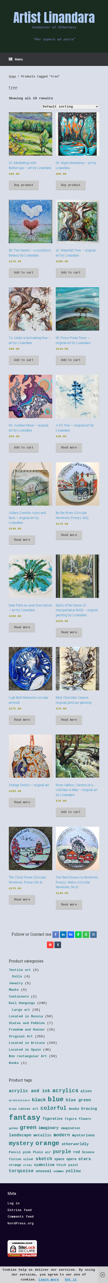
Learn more (49, 1279)
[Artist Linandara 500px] (86, 934)
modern (61, 1135)
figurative (52, 1119)
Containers (19, 996)
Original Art (21, 1036)
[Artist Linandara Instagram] (93, 934)
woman (58, 1171)
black (39, 1100)
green (28, 1127)
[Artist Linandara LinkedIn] (63, 934)
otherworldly (75, 1144)
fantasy (24, 1118)
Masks (14, 990)
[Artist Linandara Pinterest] (50, 945)
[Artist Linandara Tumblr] (58, 945)
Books (14, 1063)
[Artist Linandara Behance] (71, 934)
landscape (20, 1135)
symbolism (44, 1165)
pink (27, 1152)
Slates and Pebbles (27, 1023)
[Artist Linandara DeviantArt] (78, 934)
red (76, 1152)
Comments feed (21, 1217)
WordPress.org (21, 1223)
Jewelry (16, 983)
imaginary (48, 1128)
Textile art (20, 970)
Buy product (23, 185)
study (27, 1165)
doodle (74, 1109)
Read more (69, 447)
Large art (21, 1010)
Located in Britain (27, 1043)
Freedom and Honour (27, 1030)
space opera (65, 1159)
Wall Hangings (22, 1003)
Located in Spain (25, 1050)
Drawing (89, 1109)
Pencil (15, 1152)
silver (28, 1159)
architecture (19, 1100)
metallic (42, 1135)
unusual (43, 1171)
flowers (85, 1119)
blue (56, 1099)
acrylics (65, 1091)
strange (15, 1165)
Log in (14, 1203)
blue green (78, 1100)
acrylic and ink (29, 1090)
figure (71, 1119)
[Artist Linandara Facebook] (55, 934)
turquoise (21, 1170)
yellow (73, 1171)
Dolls (17, 976)
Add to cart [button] (23, 272)
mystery (21, 1143)
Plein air (42, 1152)
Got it (71, 1279)
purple (62, 1152)
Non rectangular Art (28, 1056)
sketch (44, 1158)
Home (12, 76)
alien (86, 1091)
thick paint (67, 1165)
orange (47, 1143)
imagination (70, 1128)
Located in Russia (26, 1016)
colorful (53, 1108)
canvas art (28, 1109)
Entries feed (20, 1210)
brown (12, 1109)
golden (13, 1128)
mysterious (83, 1135)
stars (84, 1159)
